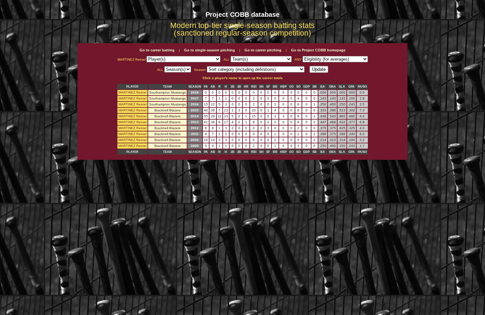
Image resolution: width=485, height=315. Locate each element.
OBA (332, 86)
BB (275, 86)
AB (212, 86)
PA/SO (362, 86)
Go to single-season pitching (209, 50)
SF (268, 86)
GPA (351, 86)
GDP (306, 86)
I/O (291, 86)
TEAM (167, 86)
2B (233, 86)
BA (322, 86)
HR (246, 86)
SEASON (194, 86)
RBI (254, 86)
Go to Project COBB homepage (318, 50)
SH (261, 86)
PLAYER (132, 86)
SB (314, 86)
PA (206, 86)
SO (298, 86)
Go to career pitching (262, 50)
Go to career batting (157, 50)
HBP (283, 86)
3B (239, 86)
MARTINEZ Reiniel (132, 92)
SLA (342, 86)
